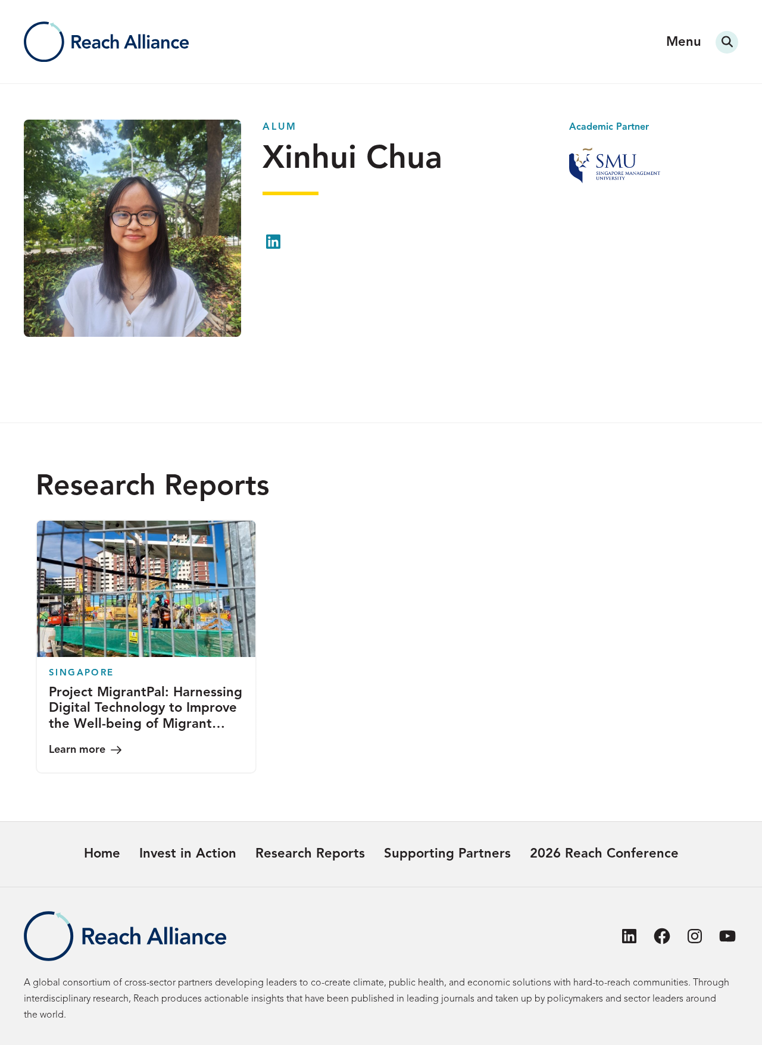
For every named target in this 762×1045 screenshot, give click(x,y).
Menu (683, 42)
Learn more (77, 749)
